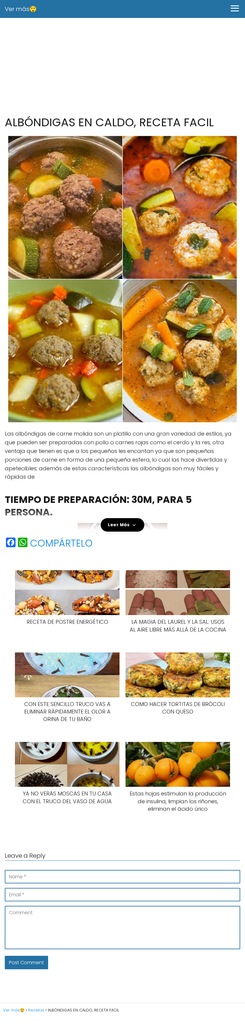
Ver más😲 (21, 9)
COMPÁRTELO (61, 543)
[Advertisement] (122, 67)
